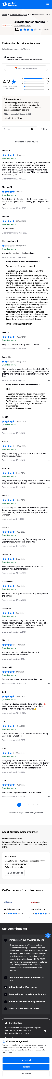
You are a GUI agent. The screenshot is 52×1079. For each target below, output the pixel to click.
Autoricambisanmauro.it (40, 15)
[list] (26, 907)
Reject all (26, 1067)
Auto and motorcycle (18, 15)
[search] (32, 129)
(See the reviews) (43, 29)
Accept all (26, 1060)
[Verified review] (3, 158)
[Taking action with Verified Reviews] (49, 179)
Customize (26, 1073)
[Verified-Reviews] (9, 4)
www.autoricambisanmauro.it (17, 864)
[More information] (45, 1030)
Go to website (16, 873)
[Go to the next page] (37, 804)
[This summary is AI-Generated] (30, 114)
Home (4, 15)
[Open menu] (47, 4)
